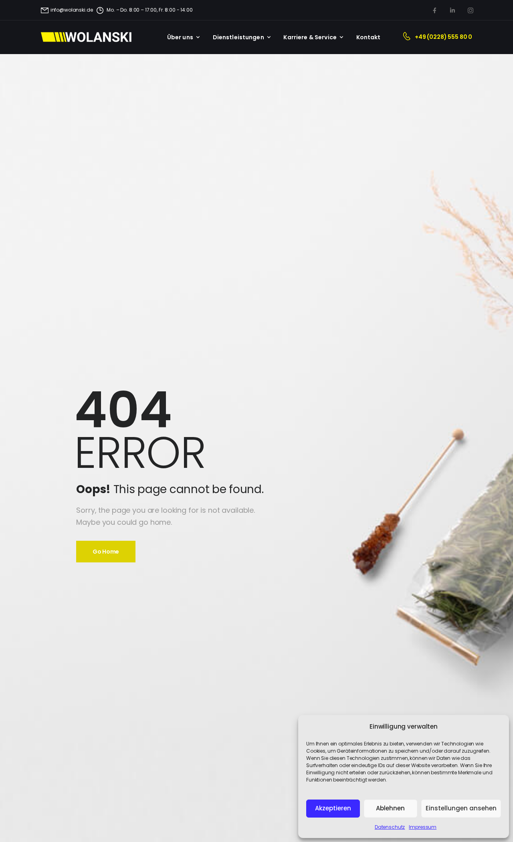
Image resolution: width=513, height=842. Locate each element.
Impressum (422, 827)
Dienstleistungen (238, 37)
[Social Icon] (434, 10)
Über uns (180, 37)
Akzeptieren (333, 808)
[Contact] (408, 37)
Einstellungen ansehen (461, 808)
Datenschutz (390, 827)
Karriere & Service (310, 37)
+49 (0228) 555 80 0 (443, 37)
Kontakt (368, 37)
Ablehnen (390, 808)
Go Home (106, 552)
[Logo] (90, 37)
